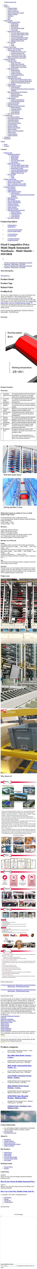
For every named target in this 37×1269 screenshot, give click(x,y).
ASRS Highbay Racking (14, 85)
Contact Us (7, 137)
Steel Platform (15, 96)
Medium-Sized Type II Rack (19, 67)
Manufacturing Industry (14, 127)
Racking (6, 1168)
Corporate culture (12, 8)
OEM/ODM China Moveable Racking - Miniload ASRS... (18, 1097)
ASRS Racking (15, 87)
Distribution (7, 138)
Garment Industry (12, 124)
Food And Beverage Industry (15, 118)
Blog (9, 19)
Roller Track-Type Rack (17, 64)
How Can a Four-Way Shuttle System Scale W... (18, 1191)
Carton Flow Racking (13, 103)
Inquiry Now (4, 1121)
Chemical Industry (13, 135)
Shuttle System (8, 20)
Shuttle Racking (15, 70)
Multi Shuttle (14, 27)
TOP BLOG (7, 1200)
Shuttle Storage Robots (14, 22)
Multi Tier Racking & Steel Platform (17, 92)
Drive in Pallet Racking (17, 75)
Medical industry (12, 129)
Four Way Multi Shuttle (10, 1157)
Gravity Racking (15, 72)
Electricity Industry (13, 126)
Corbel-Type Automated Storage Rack (21, 81)
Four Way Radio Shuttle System (19, 34)
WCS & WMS (12, 42)
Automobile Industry (13, 120)
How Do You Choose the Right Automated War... (18, 1181)
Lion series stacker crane (17, 53)
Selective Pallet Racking (17, 99)
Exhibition (10, 16)
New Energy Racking (13, 113)
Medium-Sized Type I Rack (18, 65)
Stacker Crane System (10, 47)
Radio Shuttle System (6, 1022)
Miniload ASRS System (17, 40)
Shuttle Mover (15, 23)
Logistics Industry (12, 134)
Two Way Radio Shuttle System (19, 33)
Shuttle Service (5, 1024)
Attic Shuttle (14, 30)
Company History (12, 9)
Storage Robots (8, 1167)
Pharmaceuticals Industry (14, 123)
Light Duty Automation (7, 1019)
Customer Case (8, 115)
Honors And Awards (13, 11)
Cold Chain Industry (13, 121)
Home (5, 5)
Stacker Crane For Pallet (14, 50)
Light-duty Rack (12, 61)
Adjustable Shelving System (22, 303)
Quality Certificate (13, 14)
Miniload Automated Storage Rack (20, 82)
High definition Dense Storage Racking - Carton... (18, 1087)
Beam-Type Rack (16, 62)
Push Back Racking (13, 104)
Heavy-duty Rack (12, 76)
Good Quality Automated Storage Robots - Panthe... (19, 1076)
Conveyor (11, 303)
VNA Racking (11, 84)
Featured (6, 146)
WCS (12, 44)
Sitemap (6, 1199)
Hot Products (7, 1197)
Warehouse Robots (6, 1030)
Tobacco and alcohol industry (16, 131)
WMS (12, 45)
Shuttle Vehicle (5, 1027)
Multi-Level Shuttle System (8, 1020)
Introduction (7, 1139)
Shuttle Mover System (17, 36)
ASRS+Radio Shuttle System (19, 39)
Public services (12, 132)
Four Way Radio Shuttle (17, 28)
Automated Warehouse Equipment (10, 1016)
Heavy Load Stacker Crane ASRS (17, 56)
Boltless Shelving (15, 107)
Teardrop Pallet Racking (17, 101)
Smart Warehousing (6, 1028)
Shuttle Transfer (5, 1025)
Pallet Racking (11, 98)
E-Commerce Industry (14, 117)
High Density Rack (13, 68)
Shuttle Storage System (14, 31)
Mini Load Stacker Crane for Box (17, 58)
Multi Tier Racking (13, 198)
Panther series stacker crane (18, 51)
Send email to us (5, 275)
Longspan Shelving (16, 109)
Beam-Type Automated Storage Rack (21, 79)
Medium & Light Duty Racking (16, 106)
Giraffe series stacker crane (18, 54)
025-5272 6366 (8, 1131)
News (9, 17)
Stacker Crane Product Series (15, 48)
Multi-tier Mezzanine (16, 95)
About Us (6, 6)
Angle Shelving (15, 112)
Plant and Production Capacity (16, 13)
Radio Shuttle (14, 25)
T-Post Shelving (15, 110)
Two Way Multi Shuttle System (19, 37)
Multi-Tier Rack (15, 93)
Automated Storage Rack (14, 78)
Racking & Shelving (9, 59)
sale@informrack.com (10, 1133)
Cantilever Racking (16, 73)
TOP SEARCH (8, 1202)
